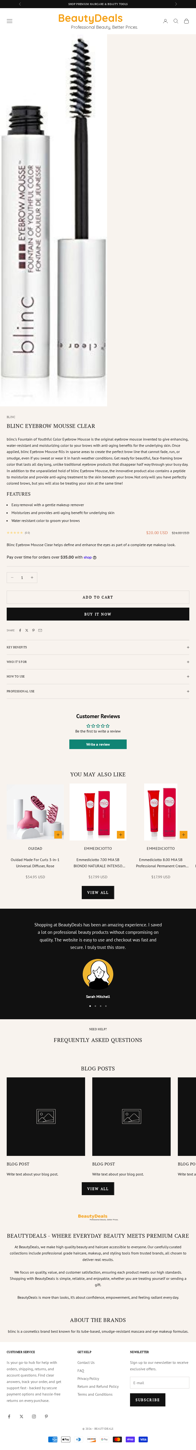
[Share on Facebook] (20, 630)
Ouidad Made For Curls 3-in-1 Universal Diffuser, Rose (35, 862)
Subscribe (148, 1399)
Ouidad (35, 848)
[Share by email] (40, 630)
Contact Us (86, 1362)
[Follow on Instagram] (34, 1416)
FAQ (80, 1370)
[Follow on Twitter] (21, 1416)
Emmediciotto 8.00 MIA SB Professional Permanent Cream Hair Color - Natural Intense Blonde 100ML (161, 863)
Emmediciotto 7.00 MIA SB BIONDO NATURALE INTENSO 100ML (98, 863)
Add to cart (98, 597)
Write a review (98, 744)
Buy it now (98, 614)
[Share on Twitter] (27, 630)
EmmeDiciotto (98, 848)
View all (98, 892)
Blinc (11, 417)
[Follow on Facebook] (9, 1416)
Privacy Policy (88, 1378)
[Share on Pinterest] (33, 630)
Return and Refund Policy (98, 1386)
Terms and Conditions (95, 1394)
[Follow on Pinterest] (46, 1416)
